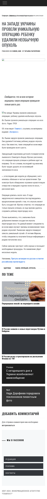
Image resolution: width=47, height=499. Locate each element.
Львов (17, 268)
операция (24, 268)
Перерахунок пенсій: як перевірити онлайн (20, 303)
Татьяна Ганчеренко (32, 51)
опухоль (32, 268)
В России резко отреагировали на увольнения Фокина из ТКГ (22, 357)
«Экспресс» (13, 132)
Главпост (18, 128)
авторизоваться (8, 425)
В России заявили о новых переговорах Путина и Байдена (23, 330)
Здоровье (7, 268)
